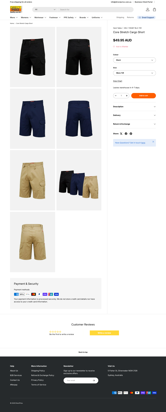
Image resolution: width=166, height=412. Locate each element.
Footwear (53, 17)
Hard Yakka (117, 28)
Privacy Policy (37, 380)
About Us (14, 371)
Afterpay (13, 385)
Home (12, 23)
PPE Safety (69, 17)
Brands (83, 17)
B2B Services (16, 375)
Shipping (120, 17)
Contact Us (15, 380)
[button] (154, 9)
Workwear (39, 17)
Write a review (104, 333)
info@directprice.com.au (121, 2)
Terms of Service (38, 385)
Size (115, 68)
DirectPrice (19, 403)
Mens (12, 17)
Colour (115, 55)
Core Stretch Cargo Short (24, 23)
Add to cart (143, 96)
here (143, 143)
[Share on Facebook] (126, 133)
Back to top (83, 352)
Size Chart (117, 81)
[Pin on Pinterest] (130, 133)
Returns (130, 17)
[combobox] (83, 9)
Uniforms (96, 17)
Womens (24, 17)
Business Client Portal (144, 2)
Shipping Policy (38, 371)
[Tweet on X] (121, 133)
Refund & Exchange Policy (42, 375)
